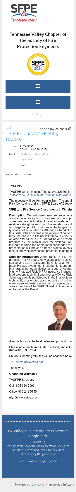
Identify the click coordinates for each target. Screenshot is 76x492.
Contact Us (38, 442)
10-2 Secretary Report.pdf (26, 362)
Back (8, 128)
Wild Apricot (38, 484)
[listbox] (56, 129)
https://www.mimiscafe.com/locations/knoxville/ (40, 194)
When (14, 146)
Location (13, 154)
